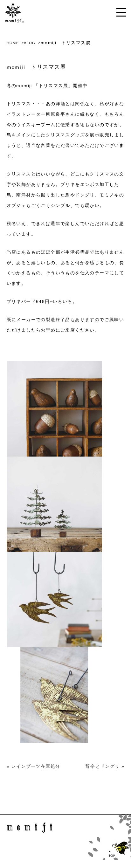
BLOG (30, 43)
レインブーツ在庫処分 (35, 766)
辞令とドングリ (103, 766)
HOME (13, 43)
